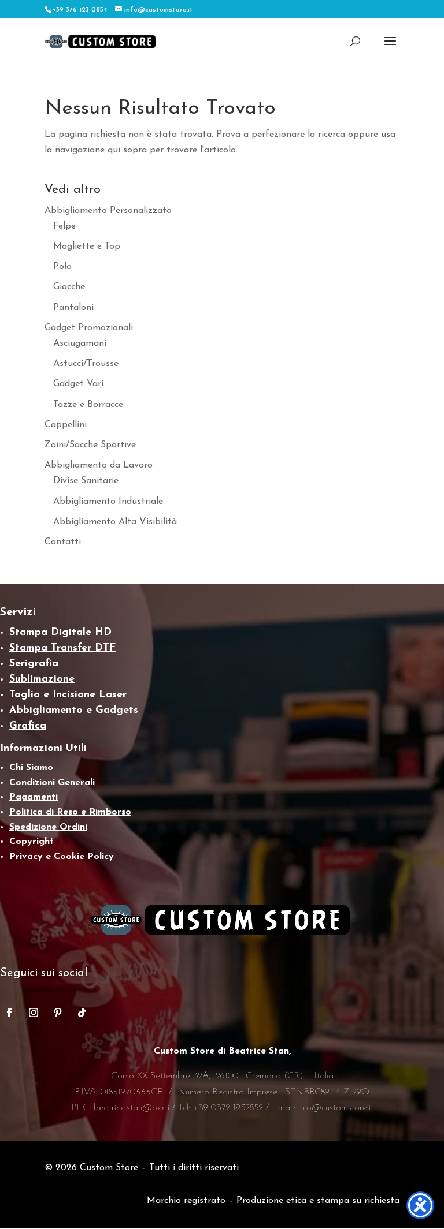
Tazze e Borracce (88, 404)
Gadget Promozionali (89, 328)
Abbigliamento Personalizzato (108, 210)
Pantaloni (73, 307)
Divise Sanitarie (86, 480)
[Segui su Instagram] (33, 1012)
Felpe (64, 226)
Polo (62, 266)
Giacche (69, 287)
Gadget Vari (78, 384)
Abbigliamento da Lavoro (99, 465)
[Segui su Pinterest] (58, 1012)
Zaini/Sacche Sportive (90, 445)
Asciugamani (79, 343)
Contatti (63, 542)
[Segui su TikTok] (82, 1012)
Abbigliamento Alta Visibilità (115, 521)
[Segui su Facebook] (9, 1012)
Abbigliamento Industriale (108, 501)
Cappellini (66, 424)
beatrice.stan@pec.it (133, 1107)
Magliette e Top (86, 246)
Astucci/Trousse (86, 363)
